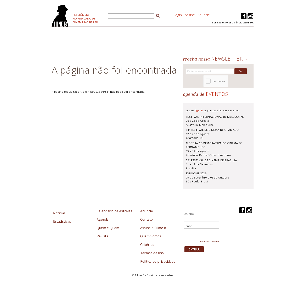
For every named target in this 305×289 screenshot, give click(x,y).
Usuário (189, 214)
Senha (188, 226)
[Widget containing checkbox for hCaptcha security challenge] (226, 81)
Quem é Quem (108, 228)
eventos (205, 93)
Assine (190, 14)
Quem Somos (150, 236)
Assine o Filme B (153, 228)
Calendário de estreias (114, 211)
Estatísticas (62, 221)
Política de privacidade (158, 261)
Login (177, 14)
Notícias (59, 213)
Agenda (199, 110)
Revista (102, 236)
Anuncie (204, 14)
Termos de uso (152, 253)
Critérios (147, 244)
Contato (146, 219)
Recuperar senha (209, 241)
